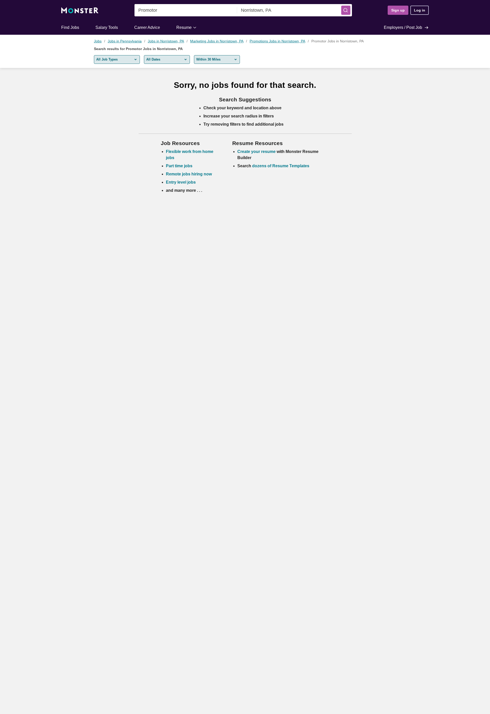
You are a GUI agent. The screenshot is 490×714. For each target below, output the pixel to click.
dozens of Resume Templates (280, 166)
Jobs (98, 41)
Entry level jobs (181, 182)
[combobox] (185, 10)
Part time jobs (179, 166)
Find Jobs (70, 27)
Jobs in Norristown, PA (166, 41)
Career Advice (147, 27)
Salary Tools (106, 27)
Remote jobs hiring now (189, 174)
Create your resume (257, 151)
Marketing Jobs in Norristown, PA (216, 41)
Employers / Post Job (403, 27)
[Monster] (80, 10)
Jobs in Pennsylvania (125, 41)
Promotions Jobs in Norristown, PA (277, 41)
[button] (345, 10)
